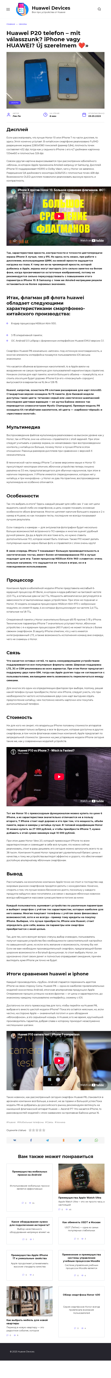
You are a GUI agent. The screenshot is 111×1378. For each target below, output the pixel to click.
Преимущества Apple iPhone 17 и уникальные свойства (29, 1257)
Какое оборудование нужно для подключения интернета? (30, 1223)
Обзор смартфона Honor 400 (81, 1294)
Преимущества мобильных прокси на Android (29, 1173)
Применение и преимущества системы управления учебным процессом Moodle (81, 1257)
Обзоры (14, 103)
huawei (12, 1122)
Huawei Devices (51, 8)
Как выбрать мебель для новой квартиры (27, 1322)
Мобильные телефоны (31, 1122)
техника (60, 1122)
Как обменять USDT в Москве (81, 1222)
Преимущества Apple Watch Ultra (79, 1197)
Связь (50, 1122)
